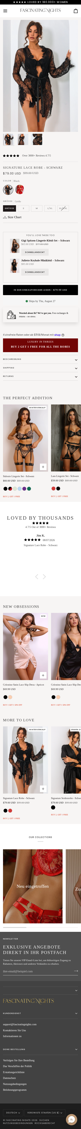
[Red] (19, 191)
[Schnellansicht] (43, 467)
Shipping (8, 367)
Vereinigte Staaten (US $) (43, 1112)
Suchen (44, 1120)
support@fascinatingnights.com (20, 1024)
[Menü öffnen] (8, 11)
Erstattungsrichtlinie (13, 1072)
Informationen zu (12, 1036)
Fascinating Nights (18, 1120)
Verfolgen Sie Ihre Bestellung (18, 1060)
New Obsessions (21, 606)
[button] (37, 576)
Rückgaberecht (45, 1123)
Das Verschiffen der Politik (17, 1066)
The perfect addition (28, 398)
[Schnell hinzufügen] (43, 675)
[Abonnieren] (75, 971)
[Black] (9, 191)
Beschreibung (12, 359)
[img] (40, 523)
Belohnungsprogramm (15, 1089)
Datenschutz (9, 1078)
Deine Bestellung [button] (14, 1049)
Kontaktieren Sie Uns (14, 1030)
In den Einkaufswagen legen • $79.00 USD (40, 290)
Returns (8, 376)
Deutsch (11, 1112)
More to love (18, 720)
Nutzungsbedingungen (15, 1084)
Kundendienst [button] (12, 1013)
